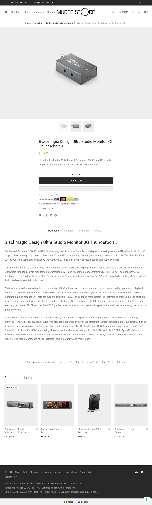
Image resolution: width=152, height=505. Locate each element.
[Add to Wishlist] (41, 215)
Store (26, 12)
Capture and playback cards (58, 23)
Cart (25, 472)
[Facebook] (147, 472)
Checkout (34, 472)
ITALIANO (143, 3)
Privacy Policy (86, 472)
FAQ (113, 12)
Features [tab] (68, 230)
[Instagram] (142, 472)
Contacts (123, 12)
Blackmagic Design (90, 362)
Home (28, 23)
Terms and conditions (51, 472)
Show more (9, 437)
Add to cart (76, 180)
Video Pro (38, 23)
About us (15, 12)
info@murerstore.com (44, 2)
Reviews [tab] (99, 230)
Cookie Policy (10, 477)
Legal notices (70, 472)
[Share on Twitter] (51, 215)
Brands (51, 12)
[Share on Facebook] (46, 215)
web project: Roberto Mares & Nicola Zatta (78, 492)
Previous (5, 73)
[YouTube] (136, 472)
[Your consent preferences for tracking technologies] (147, 500)
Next (147, 73)
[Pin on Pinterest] (55, 215)
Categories (38, 12)
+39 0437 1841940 (19, 2)
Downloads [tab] (83, 230)
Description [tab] (54, 230)
